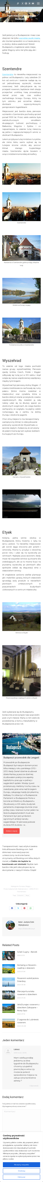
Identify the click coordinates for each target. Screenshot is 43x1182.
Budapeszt (21, 895)
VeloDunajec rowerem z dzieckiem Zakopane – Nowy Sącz (28, 1008)
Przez (16, 889)
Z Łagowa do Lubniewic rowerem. (28, 1021)
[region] (21, 1157)
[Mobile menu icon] (38, 3)
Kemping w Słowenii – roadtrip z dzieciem (27, 966)
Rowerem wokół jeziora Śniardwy (28, 979)
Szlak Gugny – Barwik (27, 952)
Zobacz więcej (11, 831)
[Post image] (8, 955)
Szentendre (7, 74)
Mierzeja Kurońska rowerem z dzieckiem (27, 992)
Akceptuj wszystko (21, 1165)
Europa (22, 886)
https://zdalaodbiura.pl (26, 929)
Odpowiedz (33, 1086)
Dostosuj (21, 1171)
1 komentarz (21, 891)
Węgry (27, 886)
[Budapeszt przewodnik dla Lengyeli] (21, 744)
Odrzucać (21, 1177)
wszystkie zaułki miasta (29, 38)
